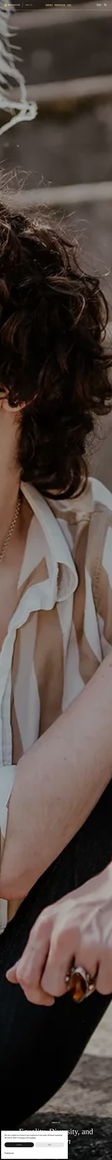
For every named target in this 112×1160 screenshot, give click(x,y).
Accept (19, 1145)
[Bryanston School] (12, 4)
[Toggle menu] (99, 5)
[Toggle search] (105, 5)
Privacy (22, 1138)
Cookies (32, 1138)
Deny (50, 1145)
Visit (69, 5)
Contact (49, 5)
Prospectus (60, 5)
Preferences (9, 1153)
